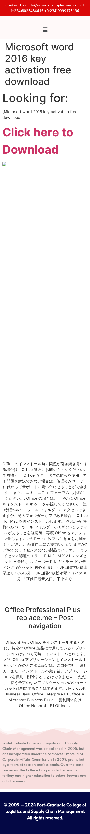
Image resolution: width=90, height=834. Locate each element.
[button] (45, 29)
